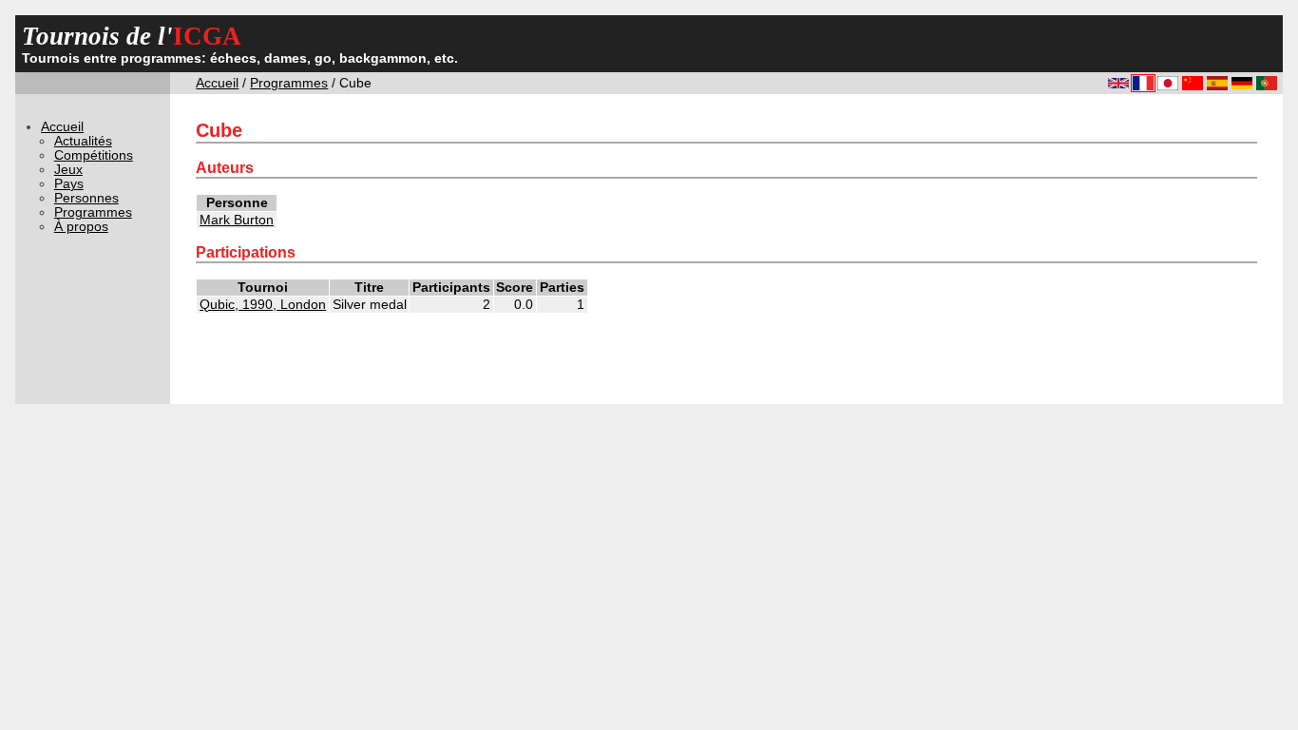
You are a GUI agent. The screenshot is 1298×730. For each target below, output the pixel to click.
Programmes (289, 83)
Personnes (86, 198)
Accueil (217, 83)
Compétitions (93, 155)
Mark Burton (237, 220)
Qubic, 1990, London (263, 305)
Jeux (68, 170)
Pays (69, 184)
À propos (81, 227)
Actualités (83, 141)
